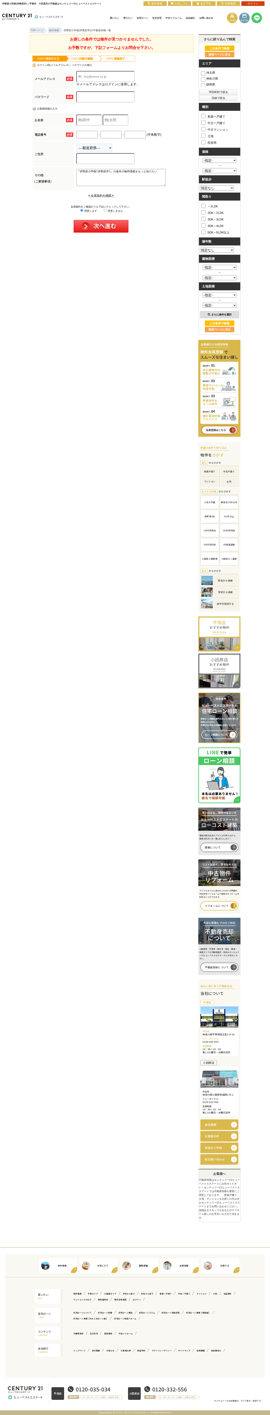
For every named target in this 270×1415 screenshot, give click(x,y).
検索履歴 (230, 3)
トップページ (79, 1350)
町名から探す (147, 1293)
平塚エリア (93, 1293)
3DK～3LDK (216, 219)
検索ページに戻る (220, 54)
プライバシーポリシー (162, 1350)
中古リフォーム (126, 1333)
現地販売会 (103, 1299)
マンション (202, 1293)
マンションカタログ (82, 1299)
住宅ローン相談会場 (171, 1312)
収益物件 (228, 1293)
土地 (210, 136)
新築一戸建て (216, 116)
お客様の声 (212, 1136)
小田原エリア (110, 1293)
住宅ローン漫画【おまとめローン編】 (90, 1318)
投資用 (212, 142)
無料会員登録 (120, 1299)
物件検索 (77, 1293)
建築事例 (108, 1333)
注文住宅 (94, 1333)
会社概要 (96, 1350)
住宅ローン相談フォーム (125, 1318)
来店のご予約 (213, 1148)
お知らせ (110, 1350)
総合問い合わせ (215, 1159)
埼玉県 (210, 72)
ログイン (137, 1299)
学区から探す (129, 1293)
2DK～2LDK (216, 212)
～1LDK (213, 206)
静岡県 (210, 84)
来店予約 (141, 1350)
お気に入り (181, 3)
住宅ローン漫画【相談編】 (198, 1312)
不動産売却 (78, 1333)
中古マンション (218, 129)
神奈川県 (212, 78)
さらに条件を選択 (221, 314)
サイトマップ (184, 1350)
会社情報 (210, 1125)
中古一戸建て (216, 123)
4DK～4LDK (216, 226)
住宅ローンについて (82, 1312)
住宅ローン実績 (105, 1312)
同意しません (115, 210)
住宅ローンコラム (147, 1312)
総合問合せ (216, 1350)
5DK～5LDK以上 (219, 232)
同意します (90, 210)
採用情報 (201, 1350)
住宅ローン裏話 (126, 1312)
